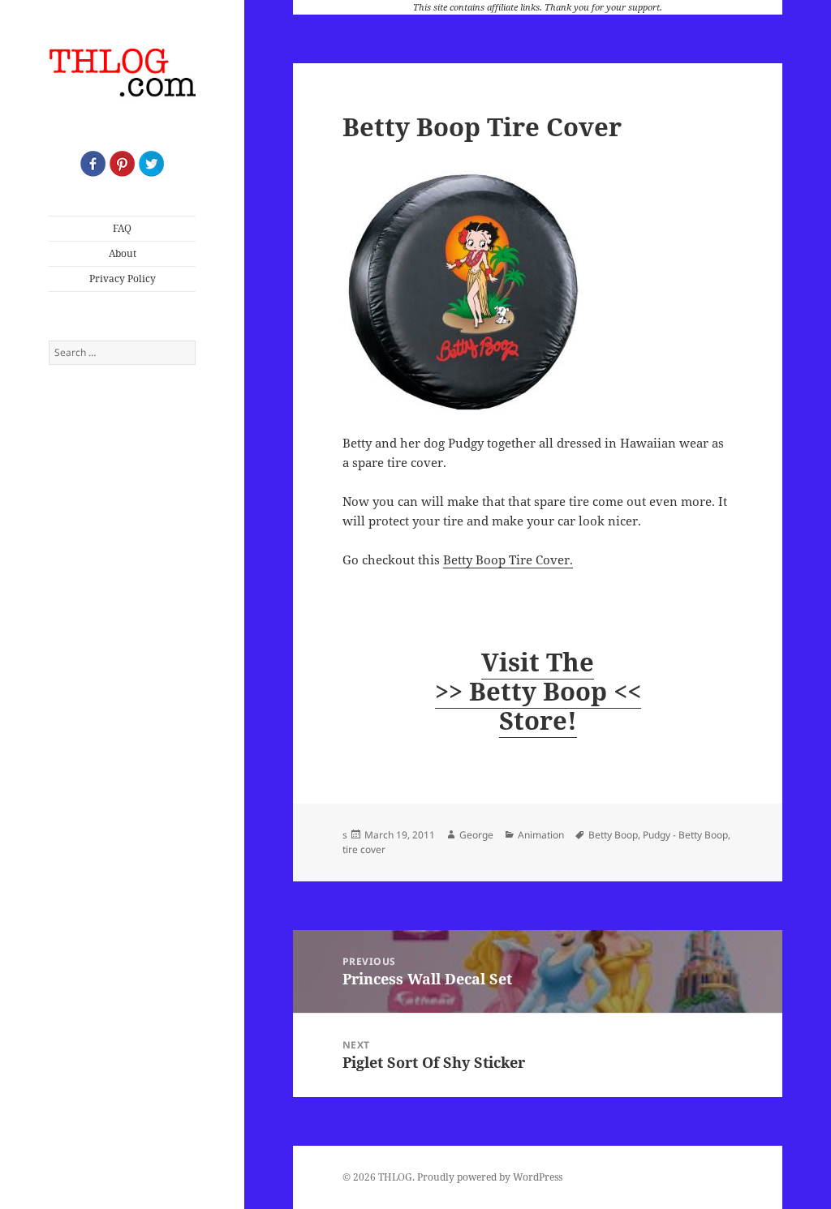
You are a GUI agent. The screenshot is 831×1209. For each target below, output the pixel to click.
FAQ (122, 228)
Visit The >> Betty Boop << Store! (538, 691)
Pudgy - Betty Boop (685, 835)
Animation (541, 835)
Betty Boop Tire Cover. (508, 559)
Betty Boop (613, 835)
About (122, 253)
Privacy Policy (122, 278)
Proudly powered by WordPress (489, 1177)
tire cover (363, 849)
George (476, 835)
